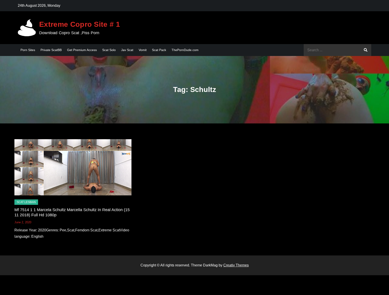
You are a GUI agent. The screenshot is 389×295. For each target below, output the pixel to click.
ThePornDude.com (185, 50)
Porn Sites (27, 50)
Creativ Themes (236, 265)
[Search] (365, 50)
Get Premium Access (82, 50)
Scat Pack (159, 50)
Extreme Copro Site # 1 (79, 24)
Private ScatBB (51, 50)
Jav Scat (127, 50)
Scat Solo (109, 50)
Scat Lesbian (26, 202)
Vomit (143, 50)
